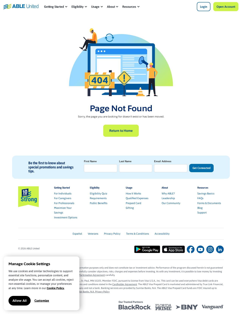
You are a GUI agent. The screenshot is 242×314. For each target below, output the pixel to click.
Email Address (162, 161)
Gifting (130, 207)
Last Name (125, 161)
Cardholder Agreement (124, 284)
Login (203, 6)
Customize (41, 300)
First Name (90, 161)
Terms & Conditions (137, 233)
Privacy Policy (112, 233)
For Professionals (64, 203)
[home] (21, 7)
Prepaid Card (133, 203)
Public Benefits (98, 203)
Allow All (19, 300)
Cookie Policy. (55, 288)
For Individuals (62, 193)
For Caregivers (62, 198)
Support (202, 212)
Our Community (171, 203)
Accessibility (162, 233)
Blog (200, 207)
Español (77, 233)
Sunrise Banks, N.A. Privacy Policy (91, 291)
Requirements (98, 198)
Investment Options (65, 217)
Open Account (225, 6)
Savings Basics (205, 193)
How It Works (133, 193)
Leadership (168, 198)
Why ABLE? (168, 193)
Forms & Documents (209, 203)
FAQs (200, 198)
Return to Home (121, 131)
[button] (56, 6)
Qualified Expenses (137, 198)
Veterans (93, 233)
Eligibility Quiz (98, 193)
